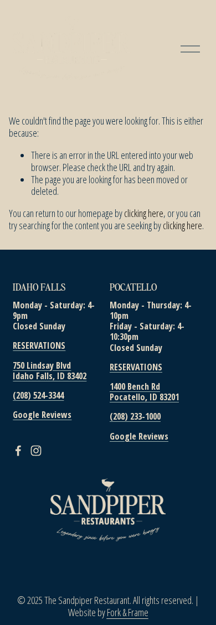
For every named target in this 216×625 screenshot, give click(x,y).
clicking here (143, 213)
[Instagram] (36, 450)
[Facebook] (18, 450)
